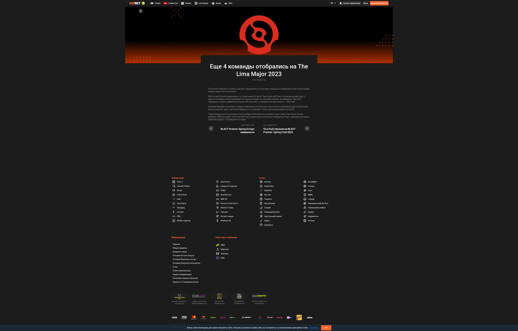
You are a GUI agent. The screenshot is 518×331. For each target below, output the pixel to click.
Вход (366, 3)
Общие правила (180, 248)
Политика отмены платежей (185, 278)
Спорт (262, 178)
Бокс (310, 190)
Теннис (311, 186)
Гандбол (268, 199)
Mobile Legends (183, 221)
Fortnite (180, 212)
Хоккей (267, 208)
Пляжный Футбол (272, 212)
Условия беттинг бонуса (183, 255)
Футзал (267, 195)
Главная (176, 244)
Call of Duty (182, 195)
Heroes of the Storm (229, 203)
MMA (310, 195)
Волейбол (312, 182)
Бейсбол (268, 190)
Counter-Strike (183, 186)
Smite (179, 190)
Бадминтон (313, 216)
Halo (179, 199)
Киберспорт (178, 178)
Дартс (267, 221)
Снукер (311, 199)
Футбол (267, 182)
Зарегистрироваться (379, 3)
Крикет (311, 212)
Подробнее (314, 328)
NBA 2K (224, 199)
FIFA (178, 216)
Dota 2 (180, 182)
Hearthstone (226, 195)
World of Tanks (227, 208)
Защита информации (182, 274)
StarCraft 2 (225, 182)
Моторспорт (269, 203)
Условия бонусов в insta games (186, 263)
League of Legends (229, 186)
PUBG (223, 190)
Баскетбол (269, 186)
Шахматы (268, 225)
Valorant (224, 212)
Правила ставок (180, 252)
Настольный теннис (273, 216)
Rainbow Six (226, 221)
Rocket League (227, 216)
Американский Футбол (318, 203)
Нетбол (311, 221)
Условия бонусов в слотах (184, 259)
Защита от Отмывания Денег (186, 282)
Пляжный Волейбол (317, 208)
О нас (175, 267)
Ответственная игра (182, 271)
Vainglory (181, 208)
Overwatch (181, 203)
